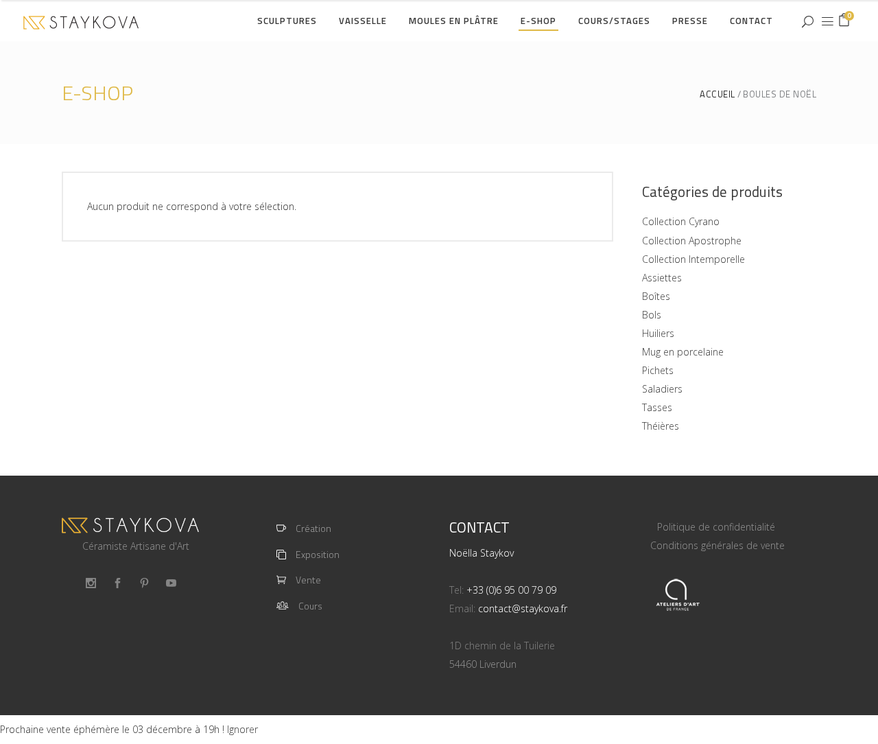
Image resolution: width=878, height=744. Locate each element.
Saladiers (662, 388)
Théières (660, 425)
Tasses (657, 407)
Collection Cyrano (681, 221)
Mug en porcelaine (683, 351)
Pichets (658, 370)
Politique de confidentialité (716, 526)
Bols (651, 314)
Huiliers (658, 333)
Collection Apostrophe (691, 240)
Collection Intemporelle (693, 259)
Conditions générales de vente (717, 545)
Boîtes (656, 296)
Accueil (717, 94)
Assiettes (662, 277)
